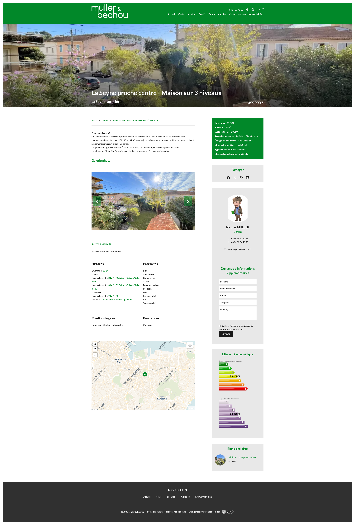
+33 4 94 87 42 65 (239, 238)
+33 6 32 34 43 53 (239, 242)
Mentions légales (155, 511)
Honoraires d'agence (176, 511)
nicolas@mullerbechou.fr (239, 249)
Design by (230, 512)
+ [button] (95, 344)
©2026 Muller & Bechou (132, 511)
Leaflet (191, 408)
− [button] (95, 348)
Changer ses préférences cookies (204, 511)
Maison (105, 120)
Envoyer (226, 334)
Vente (94, 120)
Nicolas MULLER (237, 227)
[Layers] (190, 345)
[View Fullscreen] (95, 355)
